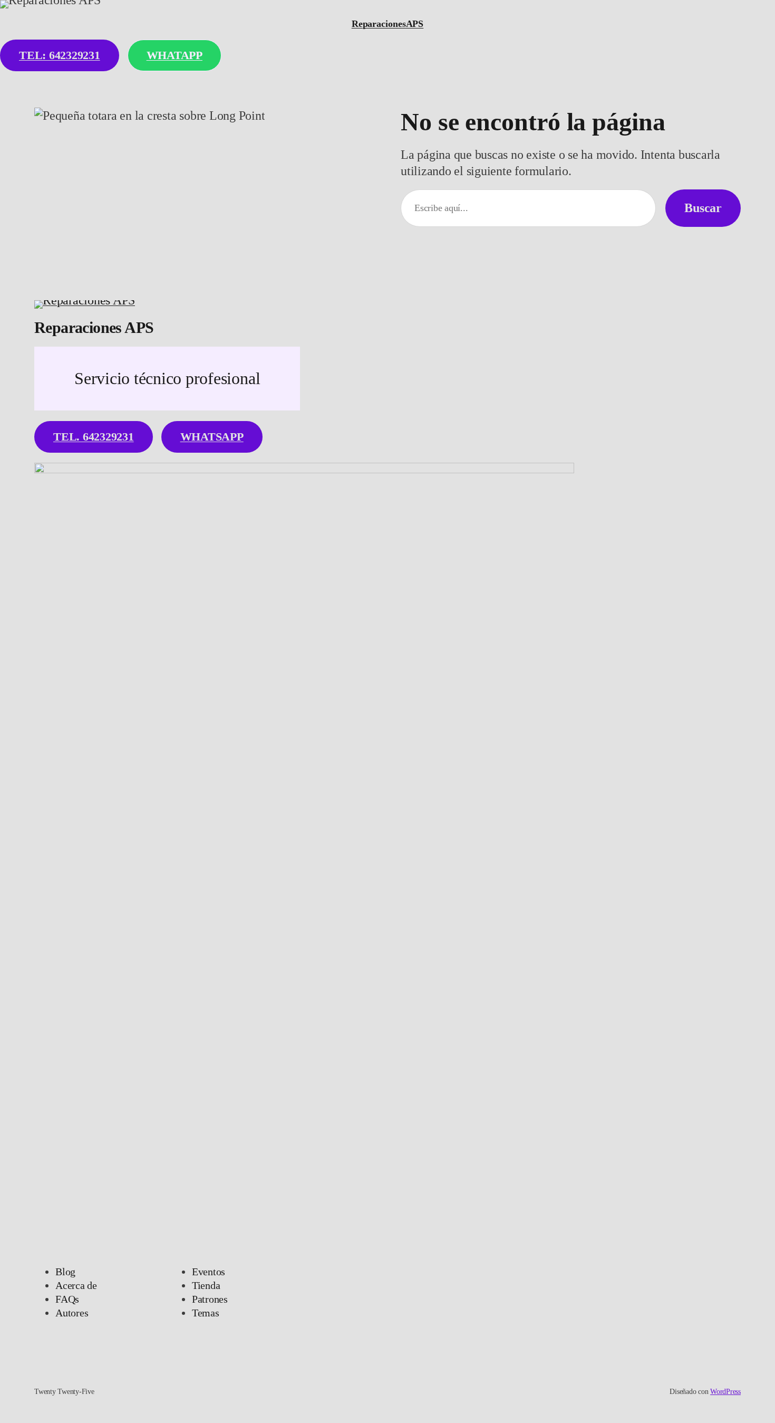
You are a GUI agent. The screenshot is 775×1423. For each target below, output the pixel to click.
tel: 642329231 (59, 55)
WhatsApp (212, 436)
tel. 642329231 (93, 436)
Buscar (703, 208)
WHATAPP (174, 55)
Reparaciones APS (93, 327)
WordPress (725, 1392)
